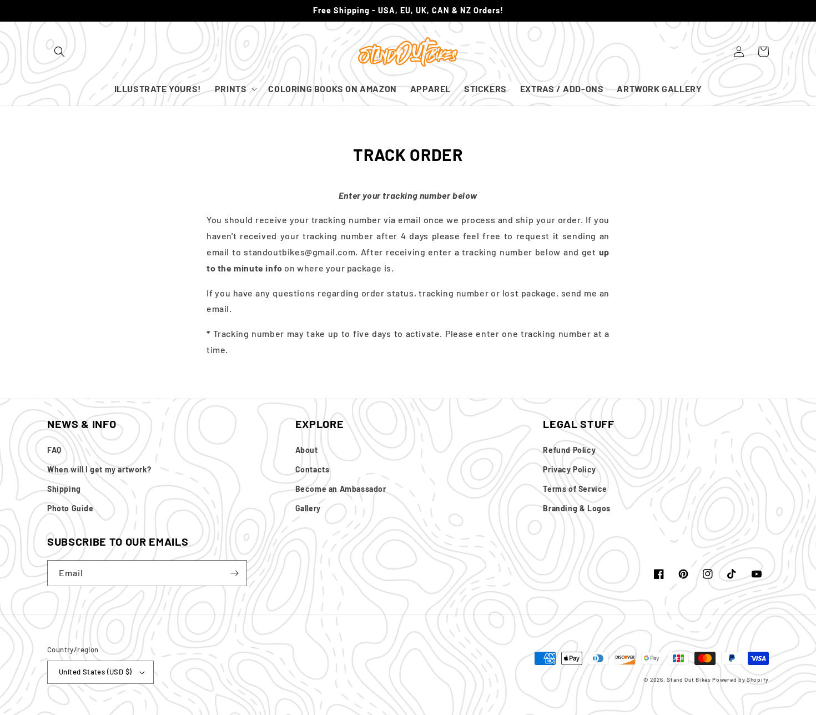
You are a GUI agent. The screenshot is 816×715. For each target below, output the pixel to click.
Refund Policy (569, 450)
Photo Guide (70, 508)
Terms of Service (575, 489)
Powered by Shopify (740, 679)
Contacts (312, 469)
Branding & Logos (577, 508)
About (306, 450)
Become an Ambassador (340, 489)
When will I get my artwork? (99, 469)
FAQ (54, 450)
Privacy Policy (569, 469)
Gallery (308, 508)
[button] (59, 51)
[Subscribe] (234, 573)
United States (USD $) (95, 671)
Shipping (64, 489)
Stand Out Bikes (689, 679)
